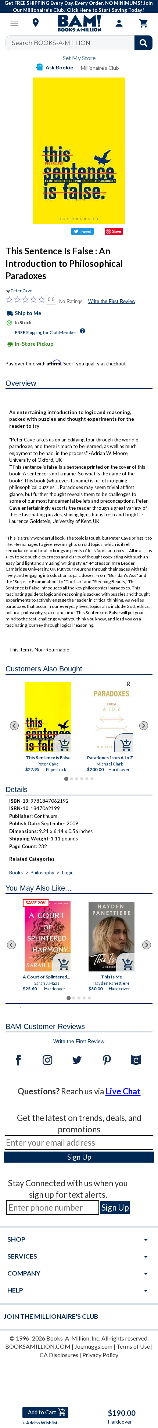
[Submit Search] (143, 42)
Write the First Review (111, 301)
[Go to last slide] (14, 725)
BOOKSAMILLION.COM (38, 1346)
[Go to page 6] (91, 778)
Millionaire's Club (100, 68)
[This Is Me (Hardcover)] (111, 936)
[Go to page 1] (66, 779)
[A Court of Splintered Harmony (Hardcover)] (48, 936)
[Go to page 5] (86, 778)
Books (16, 872)
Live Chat (123, 1091)
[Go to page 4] (81, 778)
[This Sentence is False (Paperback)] (48, 717)
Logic (67, 872)
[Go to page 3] (76, 778)
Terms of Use (133, 1346)
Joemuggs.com (93, 1346)
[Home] (79, 23)
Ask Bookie (59, 67)
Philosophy (42, 872)
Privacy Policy (100, 1354)
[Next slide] (143, 725)
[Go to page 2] (71, 778)
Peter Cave (21, 290)
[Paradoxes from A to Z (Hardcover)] (110, 715)
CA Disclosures (59, 1354)
